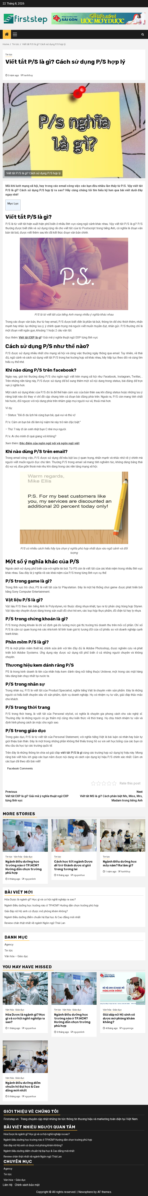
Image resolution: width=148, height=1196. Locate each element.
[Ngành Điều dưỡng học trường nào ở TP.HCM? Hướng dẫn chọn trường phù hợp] (25, 835)
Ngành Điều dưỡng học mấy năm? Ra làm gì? (120, 863)
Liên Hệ (7, 1185)
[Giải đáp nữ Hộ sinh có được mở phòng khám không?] (122, 988)
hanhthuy (28, 75)
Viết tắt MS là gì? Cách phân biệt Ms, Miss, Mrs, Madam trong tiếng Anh (111, 796)
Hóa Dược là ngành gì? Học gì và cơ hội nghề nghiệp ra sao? (40, 899)
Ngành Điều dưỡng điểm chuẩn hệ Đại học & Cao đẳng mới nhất (42, 917)
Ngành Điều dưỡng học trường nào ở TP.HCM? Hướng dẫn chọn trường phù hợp (23, 867)
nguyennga (127, 1028)
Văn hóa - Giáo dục (23, 857)
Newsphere (85, 1192)
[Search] (142, 34)
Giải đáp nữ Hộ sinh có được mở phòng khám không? (36, 911)
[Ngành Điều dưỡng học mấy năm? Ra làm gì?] (122, 835)
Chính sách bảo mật (27, 1185)
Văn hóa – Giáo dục (16, 956)
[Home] (7, 34)
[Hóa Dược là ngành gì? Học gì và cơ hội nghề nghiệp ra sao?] (25, 988)
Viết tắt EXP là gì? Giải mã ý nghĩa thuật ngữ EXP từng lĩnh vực (37, 796)
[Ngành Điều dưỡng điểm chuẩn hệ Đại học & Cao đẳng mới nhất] (25, 1056)
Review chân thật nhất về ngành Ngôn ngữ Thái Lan (35, 923)
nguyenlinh (30, 879)
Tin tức (8, 54)
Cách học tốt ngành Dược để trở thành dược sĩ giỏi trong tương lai (73, 865)
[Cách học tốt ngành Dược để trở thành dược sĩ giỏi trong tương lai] (74, 835)
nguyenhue (79, 875)
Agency (9, 944)
